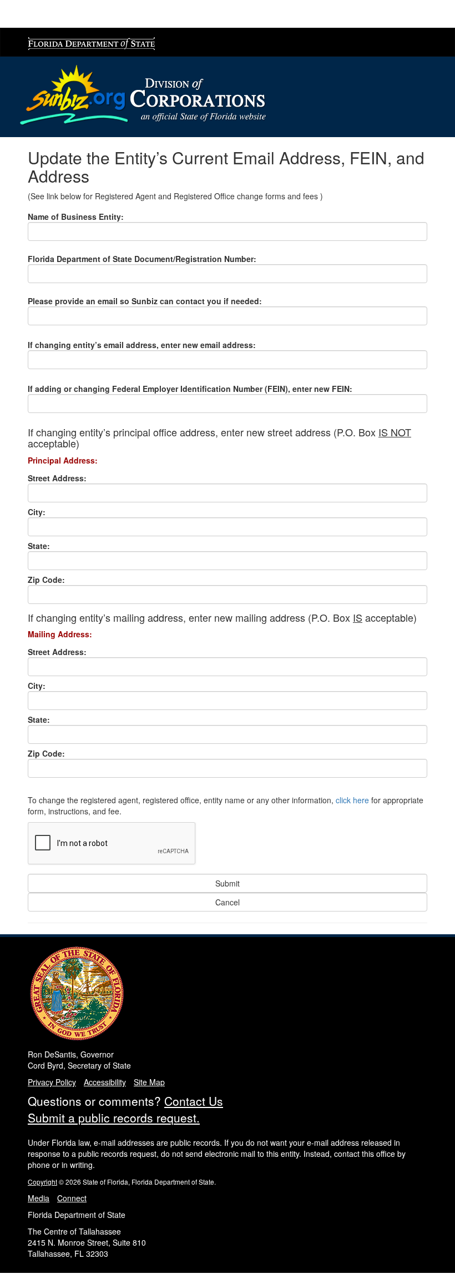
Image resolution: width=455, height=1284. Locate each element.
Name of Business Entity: (76, 216)
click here (352, 799)
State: (39, 545)
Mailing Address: (60, 634)
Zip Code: (46, 579)
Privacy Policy (52, 1081)
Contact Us (193, 1100)
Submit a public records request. (114, 1117)
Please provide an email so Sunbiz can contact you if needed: (145, 300)
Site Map (149, 1081)
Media (38, 1198)
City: (37, 511)
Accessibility (105, 1081)
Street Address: (57, 478)
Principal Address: (63, 460)
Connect (72, 1198)
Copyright (42, 1181)
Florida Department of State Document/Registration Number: (142, 258)
